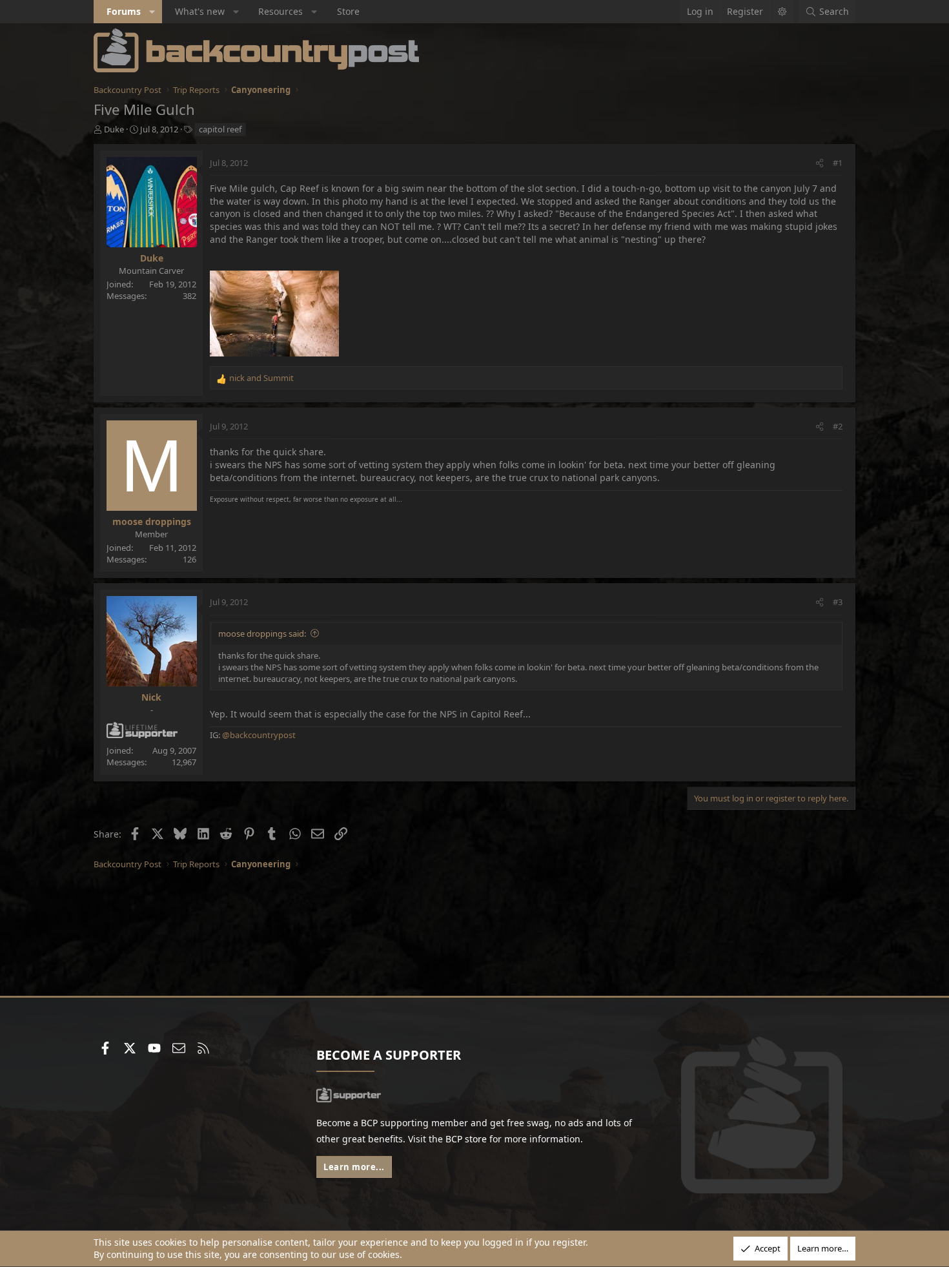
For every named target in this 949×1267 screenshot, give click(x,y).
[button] (152, 11)
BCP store (466, 1139)
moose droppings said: (262, 633)
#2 (837, 426)
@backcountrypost (259, 735)
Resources (280, 11)
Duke (114, 129)
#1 (837, 163)
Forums (124, 11)
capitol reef (220, 129)
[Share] (819, 162)
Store (348, 11)
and (261, 378)
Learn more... (354, 1167)
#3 (837, 602)
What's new (200, 11)
